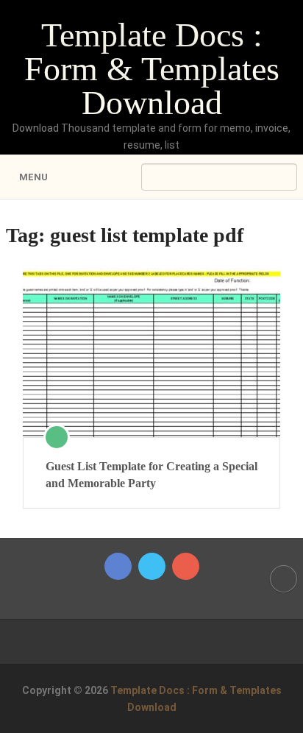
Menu (33, 177)
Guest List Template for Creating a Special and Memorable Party (151, 474)
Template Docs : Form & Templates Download (151, 68)
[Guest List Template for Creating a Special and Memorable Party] (151, 352)
